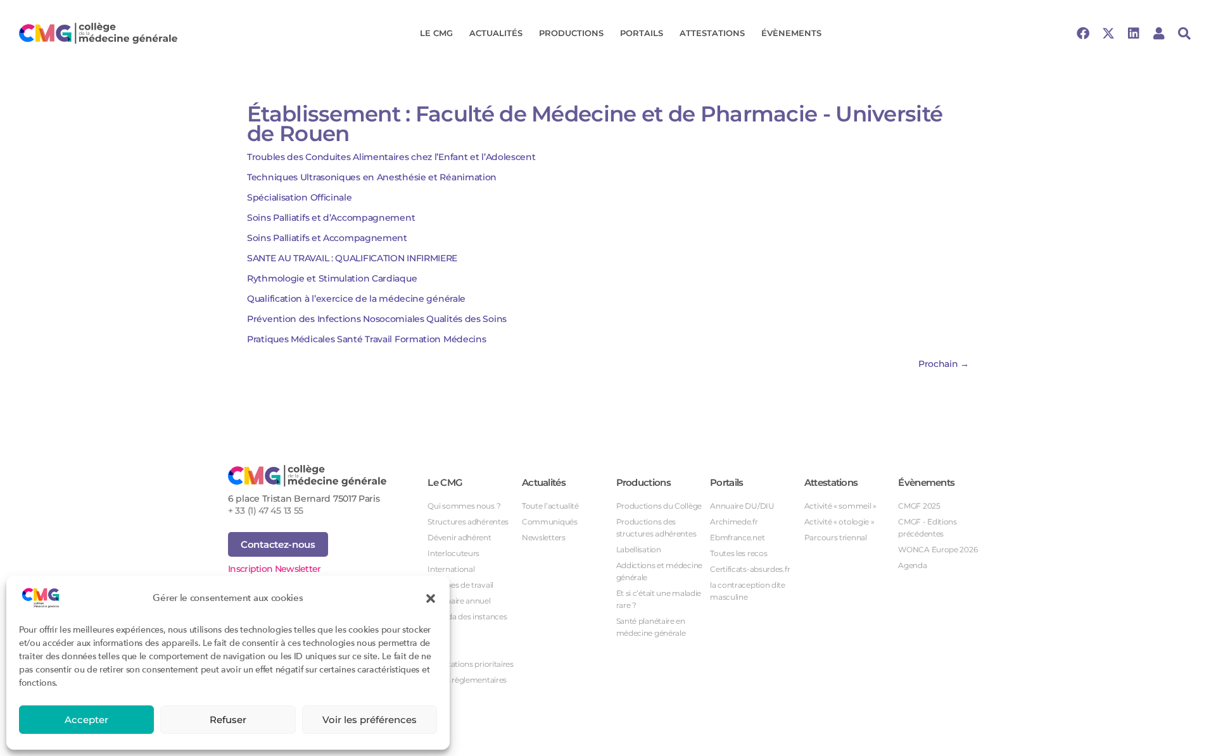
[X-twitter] (1108, 33)
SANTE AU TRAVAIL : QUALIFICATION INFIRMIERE (352, 258)
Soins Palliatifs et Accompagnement (327, 238)
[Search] (1184, 33)
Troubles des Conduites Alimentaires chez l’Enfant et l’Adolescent (391, 157)
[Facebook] (1083, 33)
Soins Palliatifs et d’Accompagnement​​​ (331, 217)
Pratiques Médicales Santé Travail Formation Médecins (366, 339)
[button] (430, 598)
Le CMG (436, 33)
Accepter (86, 720)
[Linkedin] (1133, 33)
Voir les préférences (369, 720)
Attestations (712, 33)
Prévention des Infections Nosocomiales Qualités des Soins (377, 319)
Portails (641, 33)
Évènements (791, 33)
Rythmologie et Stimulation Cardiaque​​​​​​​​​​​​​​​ (332, 278)
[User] (1159, 33)
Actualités (495, 33)
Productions (571, 33)
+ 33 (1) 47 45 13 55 (265, 510)
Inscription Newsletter (274, 568)
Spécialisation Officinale (299, 197)
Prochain (943, 363)
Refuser (228, 720)
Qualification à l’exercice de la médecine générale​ (356, 298)
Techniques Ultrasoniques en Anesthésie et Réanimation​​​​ (372, 177)
